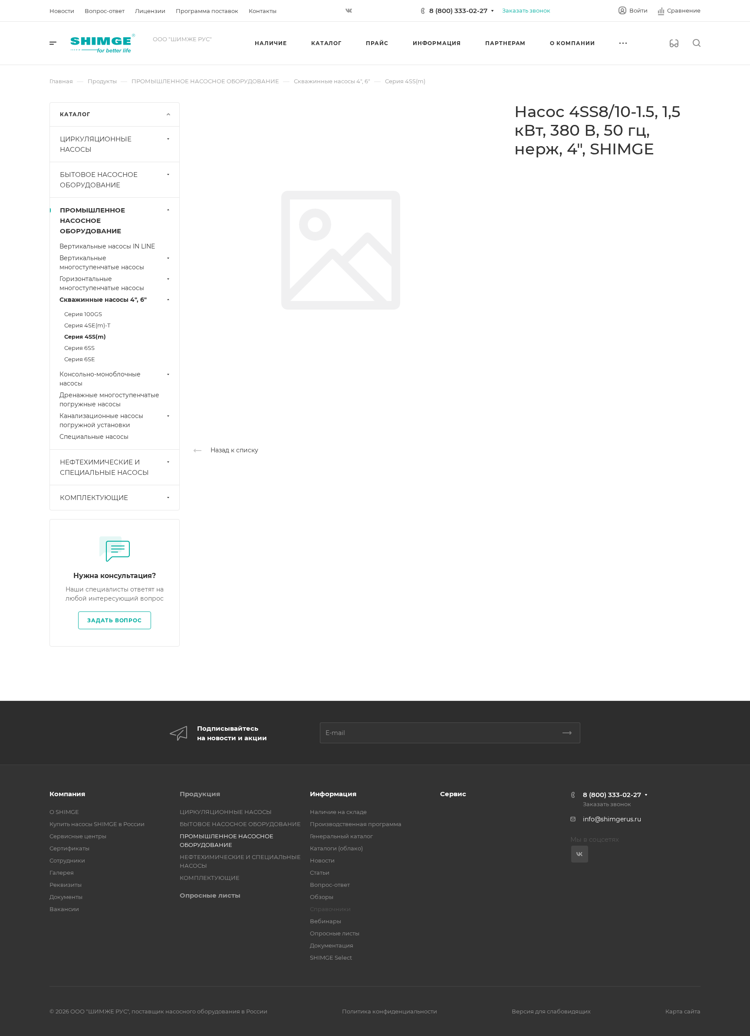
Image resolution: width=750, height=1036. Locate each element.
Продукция (200, 794)
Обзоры (321, 896)
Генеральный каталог (341, 836)
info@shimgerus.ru (612, 819)
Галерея (61, 872)
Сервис (453, 794)
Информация (333, 794)
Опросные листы (210, 895)
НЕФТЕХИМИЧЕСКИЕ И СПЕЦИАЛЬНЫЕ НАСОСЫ (104, 467)
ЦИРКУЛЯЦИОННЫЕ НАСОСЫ (96, 144)
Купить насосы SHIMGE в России (97, 823)
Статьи (319, 872)
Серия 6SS (79, 347)
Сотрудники (67, 860)
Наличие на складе (338, 811)
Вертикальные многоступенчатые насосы (101, 262)
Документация (331, 945)
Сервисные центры (77, 836)
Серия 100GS (83, 313)
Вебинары (325, 921)
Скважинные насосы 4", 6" (103, 300)
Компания (67, 794)
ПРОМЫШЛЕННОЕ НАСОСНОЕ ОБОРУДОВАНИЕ (92, 220)
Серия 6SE (79, 359)
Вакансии (64, 908)
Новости (322, 860)
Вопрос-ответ (330, 884)
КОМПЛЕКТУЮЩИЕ (94, 497)
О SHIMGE (64, 811)
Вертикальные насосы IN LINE (107, 246)
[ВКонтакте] (349, 11)
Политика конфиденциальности (389, 1011)
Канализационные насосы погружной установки (101, 420)
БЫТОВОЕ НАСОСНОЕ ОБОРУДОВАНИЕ (99, 179)
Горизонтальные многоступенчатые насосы (101, 283)
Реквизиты (65, 884)
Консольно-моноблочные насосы (100, 378)
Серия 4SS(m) (85, 336)
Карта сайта (683, 1011)
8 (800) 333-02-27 (458, 11)
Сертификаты (69, 848)
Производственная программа (355, 823)
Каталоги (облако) (336, 848)
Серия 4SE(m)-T (87, 325)
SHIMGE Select (331, 957)
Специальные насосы (93, 437)
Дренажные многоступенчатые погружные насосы (109, 399)
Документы (65, 896)
